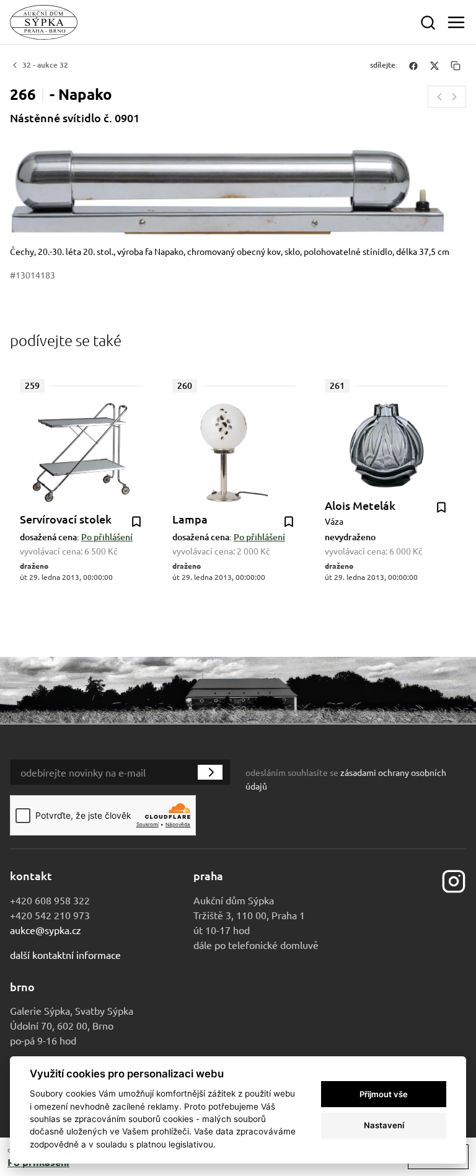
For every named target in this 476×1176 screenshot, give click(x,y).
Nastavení (384, 1125)
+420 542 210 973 (50, 915)
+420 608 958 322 (50, 900)
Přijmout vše (383, 1094)
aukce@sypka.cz (45, 930)
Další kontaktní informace (65, 954)
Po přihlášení (107, 537)
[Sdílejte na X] (434, 65)
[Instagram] (453, 879)
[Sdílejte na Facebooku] (413, 65)
